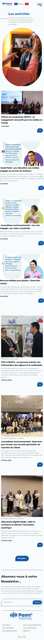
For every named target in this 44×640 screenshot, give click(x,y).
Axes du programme (32, 625)
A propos (6, 625)
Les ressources (30, 628)
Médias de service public (10, 359)
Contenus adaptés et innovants (12, 438)
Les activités (8, 628)
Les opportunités (9, 631)
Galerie (26, 631)
